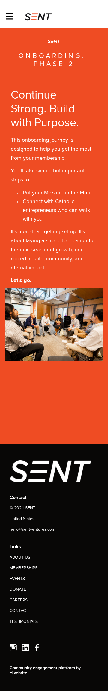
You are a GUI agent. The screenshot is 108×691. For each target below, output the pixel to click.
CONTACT (19, 611)
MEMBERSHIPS (24, 568)
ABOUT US (20, 557)
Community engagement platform (42, 668)
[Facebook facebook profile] (37, 648)
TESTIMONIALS (24, 622)
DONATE (18, 589)
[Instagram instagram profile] (13, 648)
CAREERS (19, 600)
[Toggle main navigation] (9, 17)
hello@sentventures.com (32, 529)
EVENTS (17, 579)
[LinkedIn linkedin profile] (25, 648)
